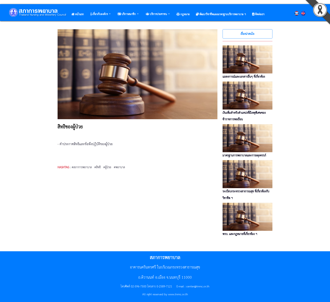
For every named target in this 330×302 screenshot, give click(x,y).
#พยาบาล (119, 167)
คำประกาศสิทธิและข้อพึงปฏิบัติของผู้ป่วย (86, 144)
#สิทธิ (97, 167)
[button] (100, 14)
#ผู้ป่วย (107, 167)
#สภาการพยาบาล (82, 167)
